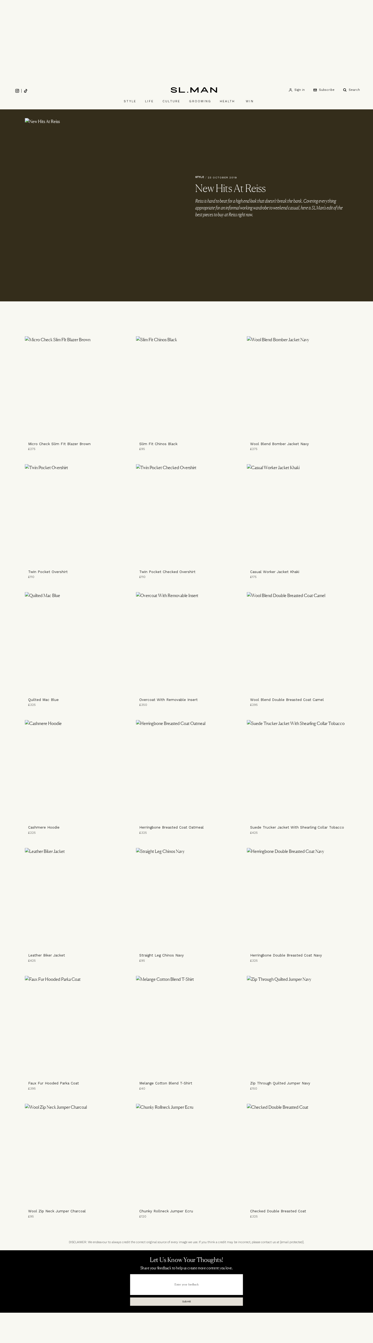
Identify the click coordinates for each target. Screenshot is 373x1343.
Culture (171, 101)
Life (149, 101)
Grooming (200, 101)
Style (130, 101)
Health (227, 101)
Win (250, 101)
